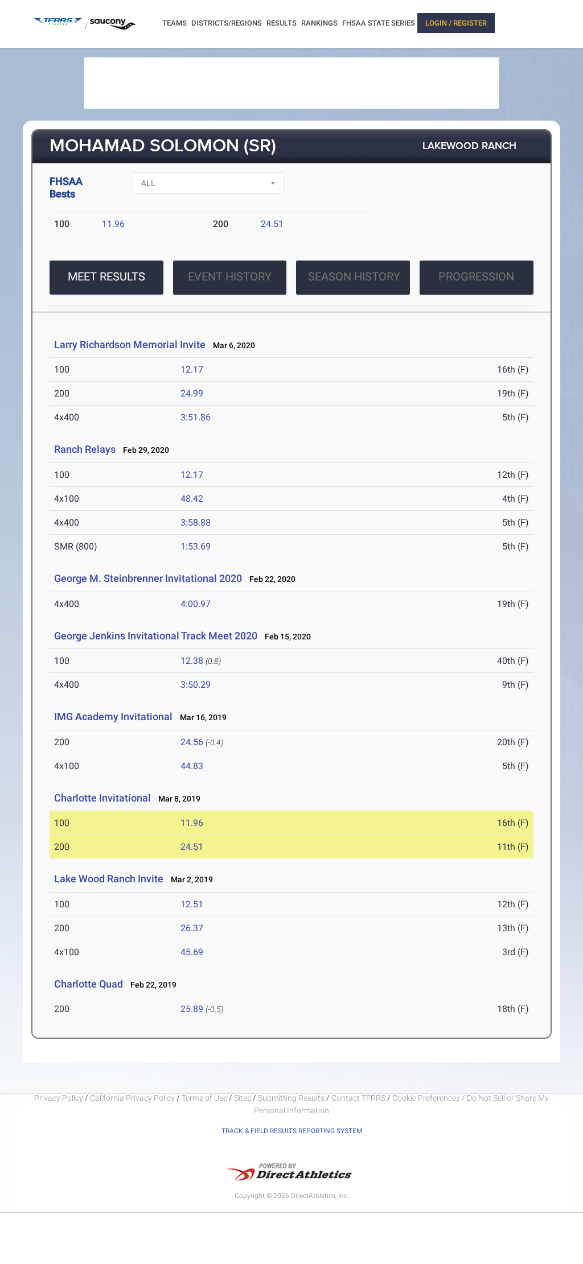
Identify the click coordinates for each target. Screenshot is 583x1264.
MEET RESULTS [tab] (106, 276)
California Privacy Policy (132, 1097)
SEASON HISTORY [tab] (354, 276)
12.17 (191, 369)
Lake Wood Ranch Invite (108, 879)
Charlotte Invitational (102, 798)
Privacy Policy (58, 1097)
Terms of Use (204, 1097)
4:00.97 (195, 603)
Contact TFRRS (359, 1097)
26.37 (191, 928)
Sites (242, 1097)
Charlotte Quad (88, 984)
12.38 (191, 660)
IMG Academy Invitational (113, 716)
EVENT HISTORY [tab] (230, 276)
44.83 (191, 766)
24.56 (191, 742)
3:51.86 (195, 417)
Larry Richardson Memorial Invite (130, 344)
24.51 (272, 223)
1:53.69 (195, 546)
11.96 (113, 223)
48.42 (191, 498)
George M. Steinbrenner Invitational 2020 (148, 578)
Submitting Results (291, 1097)
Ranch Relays (85, 449)
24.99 (191, 393)
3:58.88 (195, 522)
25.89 (191, 1008)
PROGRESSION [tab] (476, 276)
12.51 (191, 904)
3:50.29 (195, 684)
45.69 (191, 952)
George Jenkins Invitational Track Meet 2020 (155, 636)
